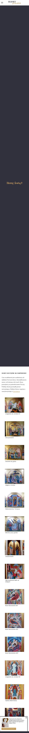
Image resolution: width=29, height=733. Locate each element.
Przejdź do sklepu (9, 728)
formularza (16, 391)
